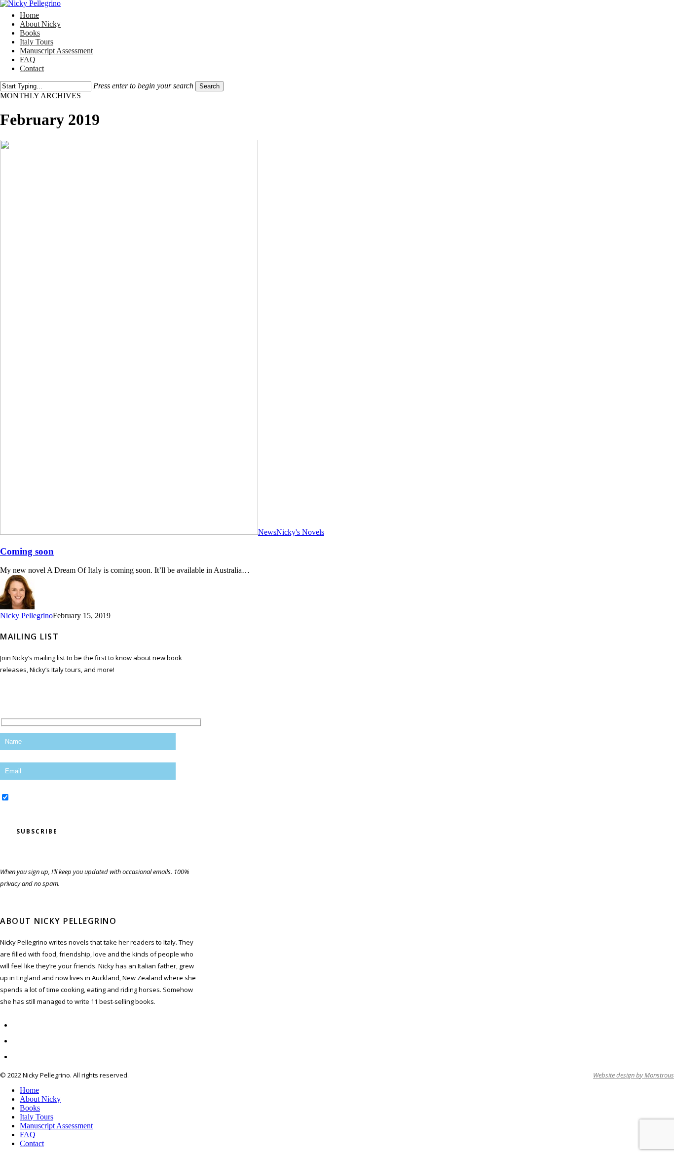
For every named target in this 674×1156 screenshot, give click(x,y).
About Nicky (40, 1099)
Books (30, 1108)
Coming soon (27, 551)
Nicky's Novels (300, 532)
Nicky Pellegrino (26, 615)
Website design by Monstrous (633, 1075)
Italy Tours (36, 1117)
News (267, 532)
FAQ (28, 1134)
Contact (32, 1143)
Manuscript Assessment (56, 1125)
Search (209, 86)
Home (29, 1090)
